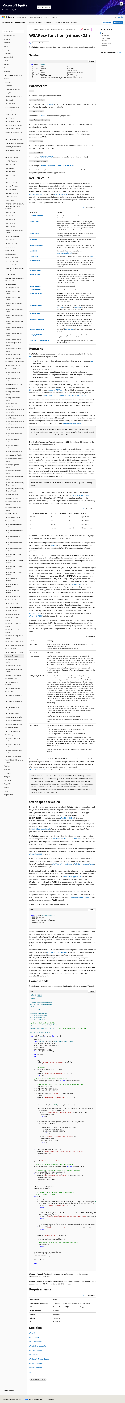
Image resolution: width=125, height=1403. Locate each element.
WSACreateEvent (35, 1342)
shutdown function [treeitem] (11, 265)
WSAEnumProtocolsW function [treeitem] (12, 447)
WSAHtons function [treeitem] (11, 498)
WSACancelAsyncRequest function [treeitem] (13, 344)
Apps (36, 29)
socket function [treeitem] (10, 274)
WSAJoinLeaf (81, 395)
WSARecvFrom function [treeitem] (13, 666)
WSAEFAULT (34, 239)
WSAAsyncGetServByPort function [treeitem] (13, 334)
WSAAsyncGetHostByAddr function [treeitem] (13, 304)
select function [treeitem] (10, 247)
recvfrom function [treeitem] (11, 243)
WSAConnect (53, 395)
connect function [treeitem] (11, 111)
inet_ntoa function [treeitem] (11, 190)
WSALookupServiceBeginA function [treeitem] (13, 525)
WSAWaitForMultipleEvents (62, 864)
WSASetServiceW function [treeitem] (13, 724)
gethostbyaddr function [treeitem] (13, 121)
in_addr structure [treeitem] (11, 182)
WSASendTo (69, 395)
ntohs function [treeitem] (10, 227)
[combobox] (13, 31)
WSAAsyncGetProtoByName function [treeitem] (14, 316)
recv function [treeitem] (9, 240)
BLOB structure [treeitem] (10, 104)
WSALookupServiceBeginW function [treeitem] (14, 531)
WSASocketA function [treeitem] (12, 728)
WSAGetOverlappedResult (72, 423)
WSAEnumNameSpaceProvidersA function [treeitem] (14, 411)
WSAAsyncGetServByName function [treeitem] (14, 328)
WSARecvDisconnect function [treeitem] (12, 661)
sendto (61, 395)
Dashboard (118, 22)
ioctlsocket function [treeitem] (11, 193)
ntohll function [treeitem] (10, 223)
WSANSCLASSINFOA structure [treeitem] (11, 585)
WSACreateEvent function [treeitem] (13, 384)
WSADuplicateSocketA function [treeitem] (12, 393)
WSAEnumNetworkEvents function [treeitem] (13, 435)
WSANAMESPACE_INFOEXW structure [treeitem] (14, 567)
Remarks (104, 41)
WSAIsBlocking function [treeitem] (13, 517)
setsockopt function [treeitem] (11, 261)
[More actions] (94, 29)
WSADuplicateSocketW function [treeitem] (12, 399)
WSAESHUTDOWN (36, 305)
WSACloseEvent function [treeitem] (13, 358)
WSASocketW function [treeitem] (12, 731)
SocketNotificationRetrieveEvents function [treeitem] (14, 279)
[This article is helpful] (118, 52)
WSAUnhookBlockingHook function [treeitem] (13, 752)
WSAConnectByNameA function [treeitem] (12, 374)
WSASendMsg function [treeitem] (12, 688)
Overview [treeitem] (8, 86)
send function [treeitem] (10, 250)
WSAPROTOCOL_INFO (81, 495)
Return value (105, 38)
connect (45, 395)
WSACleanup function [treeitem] (12, 354)
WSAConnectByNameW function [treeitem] (13, 380)
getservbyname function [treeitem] (13, 147)
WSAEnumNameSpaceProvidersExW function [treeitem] (14, 423)
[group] (62, 1132)
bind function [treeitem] (9, 100)
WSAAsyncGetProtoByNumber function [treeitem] (14, 322)
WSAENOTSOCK (35, 290)
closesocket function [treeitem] (12, 107)
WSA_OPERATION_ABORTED (39, 341)
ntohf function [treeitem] (10, 216)
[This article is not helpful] (120, 52)
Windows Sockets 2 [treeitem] (10, 36)
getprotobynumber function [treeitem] (14, 143)
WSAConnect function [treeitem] (12, 365)
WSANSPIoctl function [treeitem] (12, 596)
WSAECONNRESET (36, 222)
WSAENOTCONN (35, 286)
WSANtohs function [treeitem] (11, 603)
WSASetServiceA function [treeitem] (13, 720)
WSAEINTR (33, 251)
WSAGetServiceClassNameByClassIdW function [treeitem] (14, 490)
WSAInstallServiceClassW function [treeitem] (13, 509)
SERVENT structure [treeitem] (11, 258)
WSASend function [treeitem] (11, 679)
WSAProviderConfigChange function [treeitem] (14, 637)
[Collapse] (24, 27)
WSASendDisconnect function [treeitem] (12, 683)
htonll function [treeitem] (10, 175)
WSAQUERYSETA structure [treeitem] (13, 649)
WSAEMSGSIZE (35, 260)
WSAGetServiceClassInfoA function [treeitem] (13, 472)
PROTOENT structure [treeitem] (12, 236)
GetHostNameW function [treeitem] (13, 132)
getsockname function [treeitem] (12, 154)
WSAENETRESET (35, 274)
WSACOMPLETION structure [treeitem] (14, 362)
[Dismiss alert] (121, 3)
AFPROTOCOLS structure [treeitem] (13, 96)
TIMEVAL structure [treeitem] (11, 284)
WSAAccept (60, 390)
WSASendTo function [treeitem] (12, 692)
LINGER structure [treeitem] (11, 197)
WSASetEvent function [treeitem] (12, 713)
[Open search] (115, 17)
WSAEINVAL (34, 257)
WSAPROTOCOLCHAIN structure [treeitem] (12, 631)
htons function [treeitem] (10, 179)
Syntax (103, 33)
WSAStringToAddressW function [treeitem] (13, 746)
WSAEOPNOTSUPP (36, 293)
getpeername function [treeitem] (12, 136)
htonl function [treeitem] (10, 172)
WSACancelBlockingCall (64, 253)
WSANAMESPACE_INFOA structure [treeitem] (13, 555)
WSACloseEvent (35, 1337)
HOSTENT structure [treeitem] (11, 161)
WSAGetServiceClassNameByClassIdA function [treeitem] (14, 484)
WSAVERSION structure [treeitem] (13, 756)
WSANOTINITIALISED (37, 329)
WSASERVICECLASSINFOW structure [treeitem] (13, 702)
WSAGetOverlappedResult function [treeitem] (13, 460)
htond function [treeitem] (10, 164)
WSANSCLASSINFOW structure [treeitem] (12, 591)
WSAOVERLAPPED (46, 157)
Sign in (120, 17)
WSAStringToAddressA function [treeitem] (12, 740)
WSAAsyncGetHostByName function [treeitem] (14, 310)
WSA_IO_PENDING (60, 194)
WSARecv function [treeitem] (11, 656)
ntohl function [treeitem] (10, 219)
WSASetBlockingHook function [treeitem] (12, 708)
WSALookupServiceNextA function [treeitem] (13, 543)
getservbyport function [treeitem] (13, 150)
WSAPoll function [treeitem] (11, 610)
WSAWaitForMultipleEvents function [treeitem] (14, 761)
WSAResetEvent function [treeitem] (13, 675)
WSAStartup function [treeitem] (12, 735)
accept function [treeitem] (10, 93)
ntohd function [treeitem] (10, 212)
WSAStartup (69, 329)
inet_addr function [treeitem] (11, 186)
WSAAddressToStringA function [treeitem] (12, 292)
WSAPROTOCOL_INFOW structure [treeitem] (13, 625)
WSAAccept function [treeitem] (12, 287)
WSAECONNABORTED (37, 216)
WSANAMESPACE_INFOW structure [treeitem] (13, 573)
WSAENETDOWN (35, 270)
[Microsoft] (3, 17)
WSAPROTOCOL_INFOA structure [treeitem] (12, 619)
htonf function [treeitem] (10, 168)
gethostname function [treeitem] (12, 129)
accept (50, 390)
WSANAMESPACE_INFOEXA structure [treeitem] (14, 561)
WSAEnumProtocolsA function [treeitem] (12, 441)
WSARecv (60, 307)
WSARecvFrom (58, 839)
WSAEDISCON (34, 234)
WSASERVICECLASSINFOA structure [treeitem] (13, 696)
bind (91, 257)
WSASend (67, 839)
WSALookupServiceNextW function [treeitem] (13, 549)
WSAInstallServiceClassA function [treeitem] (13, 503)
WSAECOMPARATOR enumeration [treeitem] (11, 405)
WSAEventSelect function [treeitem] (13, 451)
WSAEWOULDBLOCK (37, 319)
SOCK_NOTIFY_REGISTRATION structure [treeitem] (14, 269)
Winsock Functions (36, 1363)
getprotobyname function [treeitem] (13, 139)
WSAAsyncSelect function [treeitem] (13, 339)
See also (104, 46)
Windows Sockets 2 (57, 29)
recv (30, 357)
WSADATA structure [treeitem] (11, 388)
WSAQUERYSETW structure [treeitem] (14, 652)
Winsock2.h (69, 29)
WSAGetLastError (35, 194)
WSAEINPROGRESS (36, 245)
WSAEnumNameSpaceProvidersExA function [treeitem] (14, 417)
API (48, 29)
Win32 (42, 29)
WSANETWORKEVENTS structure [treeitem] (12, 579)
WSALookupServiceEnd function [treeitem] (12, 537)
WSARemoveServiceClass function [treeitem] (13, 670)
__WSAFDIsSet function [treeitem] (12, 89)
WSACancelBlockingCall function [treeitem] (13, 350)
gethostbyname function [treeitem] (13, 125)
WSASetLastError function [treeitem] (13, 717)
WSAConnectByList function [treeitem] (14, 369)
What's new (107, 22)
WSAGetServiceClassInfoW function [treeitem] (14, 478)
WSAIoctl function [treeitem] (11, 514)
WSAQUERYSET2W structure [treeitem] (14, 645)
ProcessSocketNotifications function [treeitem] (14, 231)
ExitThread (62, 435)
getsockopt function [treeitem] (11, 157)
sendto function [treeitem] (10, 254)
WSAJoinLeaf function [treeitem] (12, 521)
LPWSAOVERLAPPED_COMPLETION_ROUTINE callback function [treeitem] (14, 206)
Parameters (105, 35)
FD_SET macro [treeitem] (10, 118)
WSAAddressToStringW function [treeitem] (13, 298)
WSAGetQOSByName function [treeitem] (12, 466)
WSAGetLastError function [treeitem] (13, 455)
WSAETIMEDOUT (35, 313)
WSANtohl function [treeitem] (11, 600)
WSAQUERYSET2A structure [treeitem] (14, 642)
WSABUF (50, 104)
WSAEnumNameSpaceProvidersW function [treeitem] (14, 429)
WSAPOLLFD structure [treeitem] (12, 614)
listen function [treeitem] (10, 200)
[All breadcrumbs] (31, 29)
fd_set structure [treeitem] (10, 114)
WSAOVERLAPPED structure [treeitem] (14, 607)
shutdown (77, 307)
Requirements (106, 43)
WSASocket (33, 1355)
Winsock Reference (36, 1367)
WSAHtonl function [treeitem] (11, 494)
